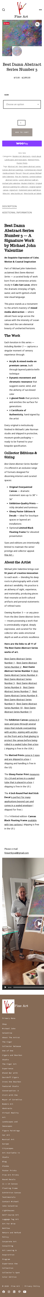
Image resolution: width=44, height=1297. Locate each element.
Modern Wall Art (28, 183)
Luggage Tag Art (10, 1219)
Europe (5, 1144)
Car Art (6, 1135)
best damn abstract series (30, 166)
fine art (19, 173)
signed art (13, 190)
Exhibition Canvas (11, 1192)
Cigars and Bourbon (12, 1055)
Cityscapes (7, 1148)
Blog (4, 1161)
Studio (5, 1059)
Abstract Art (13, 166)
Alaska (5, 1166)
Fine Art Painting (21, 176)
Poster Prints (22, 163)
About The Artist (11, 1037)
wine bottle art (17, 193)
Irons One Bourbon (11, 1082)
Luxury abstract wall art (28, 180)
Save (7, 23)
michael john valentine (11, 183)
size (6, 95)
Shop (4, 1024)
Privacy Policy (32, 1286)
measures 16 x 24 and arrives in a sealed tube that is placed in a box (21, 778)
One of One (7, 1051)
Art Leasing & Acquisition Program (9, 1254)
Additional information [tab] (17, 212)
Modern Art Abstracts (21, 156)
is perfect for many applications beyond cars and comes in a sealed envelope (19, 801)
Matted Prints (33, 159)
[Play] (5, 987)
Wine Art (6, 193)
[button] (37, 24)
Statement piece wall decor (30, 190)
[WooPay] (22, 143)
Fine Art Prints (10, 1175)
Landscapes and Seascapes (16, 159)
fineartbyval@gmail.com (16, 852)
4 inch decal (36, 156)
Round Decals (8, 1179)
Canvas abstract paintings (12, 170)
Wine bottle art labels (32, 193)
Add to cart (22, 132)
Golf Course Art (10, 1215)
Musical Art (8, 1139)
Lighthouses (8, 1210)
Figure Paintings (11, 1131)
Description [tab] (9, 206)
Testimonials (8, 1197)
